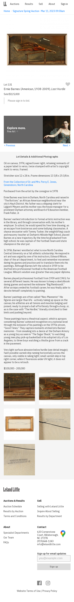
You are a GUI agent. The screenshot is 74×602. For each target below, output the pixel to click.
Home (7, 11)
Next (66, 145)
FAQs (6, 542)
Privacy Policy (50, 590)
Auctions (14, 4)
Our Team (8, 537)
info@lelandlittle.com (49, 544)
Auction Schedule (12, 506)
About (52, 4)
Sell (41, 4)
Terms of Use (33, 590)
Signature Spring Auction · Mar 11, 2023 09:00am (39, 11)
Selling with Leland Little (50, 506)
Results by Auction (13, 511)
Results (29, 4)
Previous (9, 145)
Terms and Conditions (15, 516)
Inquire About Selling (48, 511)
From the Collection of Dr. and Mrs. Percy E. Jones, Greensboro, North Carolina (30, 183)
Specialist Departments (16, 532)
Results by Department (49, 516)
